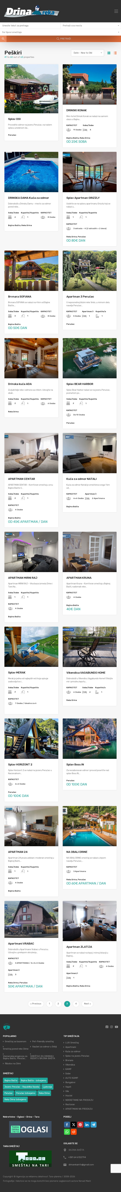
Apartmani (70, 1047)
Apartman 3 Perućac (80, 296)
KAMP (68, 1069)
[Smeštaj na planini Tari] (30, 1159)
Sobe (68, 1073)
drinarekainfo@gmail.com (81, 1164)
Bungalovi (70, 1082)
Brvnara (69, 1060)
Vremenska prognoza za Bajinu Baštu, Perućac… (15, 1057)
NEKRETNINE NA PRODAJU (79, 1100)
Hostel (68, 1095)
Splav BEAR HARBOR (79, 384)
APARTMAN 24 (18, 852)
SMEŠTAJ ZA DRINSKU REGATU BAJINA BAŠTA (42, 1057)
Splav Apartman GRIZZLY (83, 198)
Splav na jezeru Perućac (77, 1056)
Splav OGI (14, 119)
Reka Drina (44, 1093)
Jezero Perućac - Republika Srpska (21, 1086)
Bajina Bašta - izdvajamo (33, 1080)
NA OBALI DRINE (77, 852)
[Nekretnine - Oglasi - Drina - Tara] (30, 1129)
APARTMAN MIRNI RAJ (22, 577)
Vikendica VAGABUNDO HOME (86, 672)
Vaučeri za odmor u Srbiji (44, 1047)
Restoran (70, 1104)
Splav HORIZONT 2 (20, 764)
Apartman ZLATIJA (79, 946)
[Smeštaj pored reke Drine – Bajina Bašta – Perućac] (32, 19)
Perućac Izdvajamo (25, 1093)
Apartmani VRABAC (21, 943)
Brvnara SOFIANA (19, 296)
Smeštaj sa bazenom (15, 1041)
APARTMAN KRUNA (78, 577)
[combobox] (90, 25)
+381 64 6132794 (77, 1157)
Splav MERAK (17, 672)
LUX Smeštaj (72, 1042)
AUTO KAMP (71, 1078)
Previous (36, 1003)
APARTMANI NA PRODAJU (79, 1109)
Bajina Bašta (10, 1080)
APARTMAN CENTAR (21, 479)
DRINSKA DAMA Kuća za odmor (28, 198)
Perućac (8, 1093)
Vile (67, 1091)
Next (86, 1003)
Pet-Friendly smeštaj (43, 1041)
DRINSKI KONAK (76, 110)
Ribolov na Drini (13, 1064)
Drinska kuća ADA (20, 384)
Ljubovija (47, 1086)
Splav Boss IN (75, 764)
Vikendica (70, 1064)
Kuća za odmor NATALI (81, 479)
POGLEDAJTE (31, 103)
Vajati (68, 1086)
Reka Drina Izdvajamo (15, 1099)
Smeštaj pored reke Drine (15, 1049)
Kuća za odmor (72, 1051)
